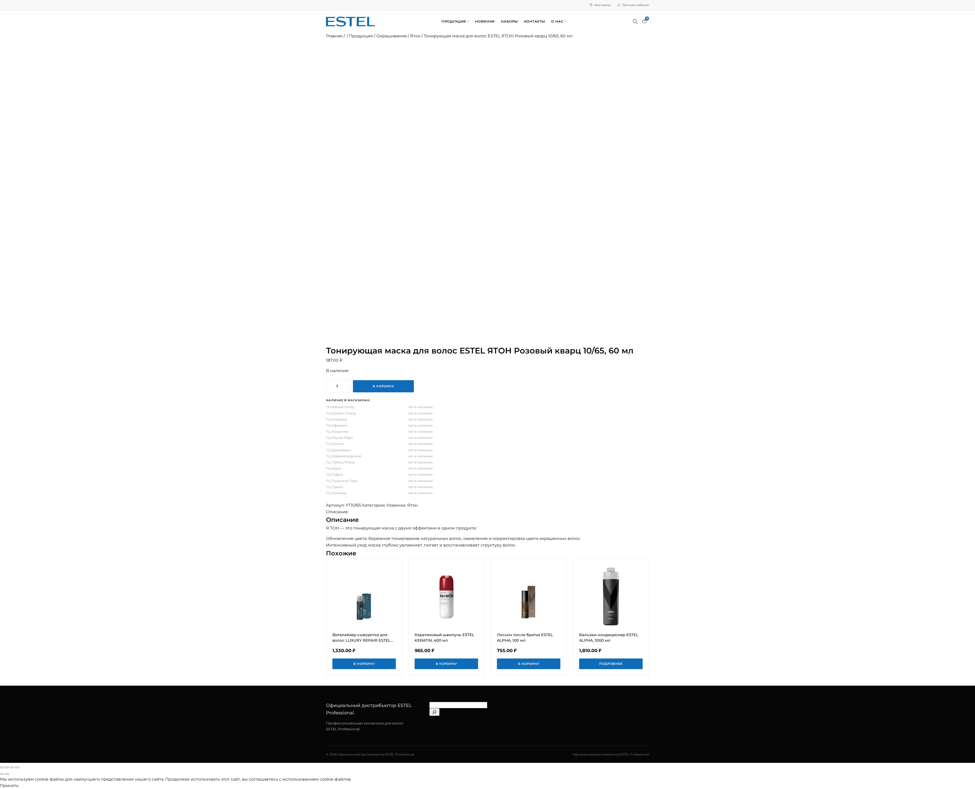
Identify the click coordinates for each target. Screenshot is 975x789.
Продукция (454, 21)
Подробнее (611, 664)
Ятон (415, 36)
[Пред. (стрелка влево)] (2, 774)
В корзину (383, 386)
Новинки (485, 21)
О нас (557, 21)
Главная (334, 36)
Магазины (602, 5)
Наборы (509, 21)
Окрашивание (391, 36)
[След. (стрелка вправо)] (7, 774)
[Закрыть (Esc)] (17, 767)
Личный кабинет (635, 5)
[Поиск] (635, 21)
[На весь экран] (7, 767)
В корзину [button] (364, 664)
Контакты (534, 21)
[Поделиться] (12, 767)
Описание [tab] (337, 511)
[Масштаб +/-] (2, 767)
